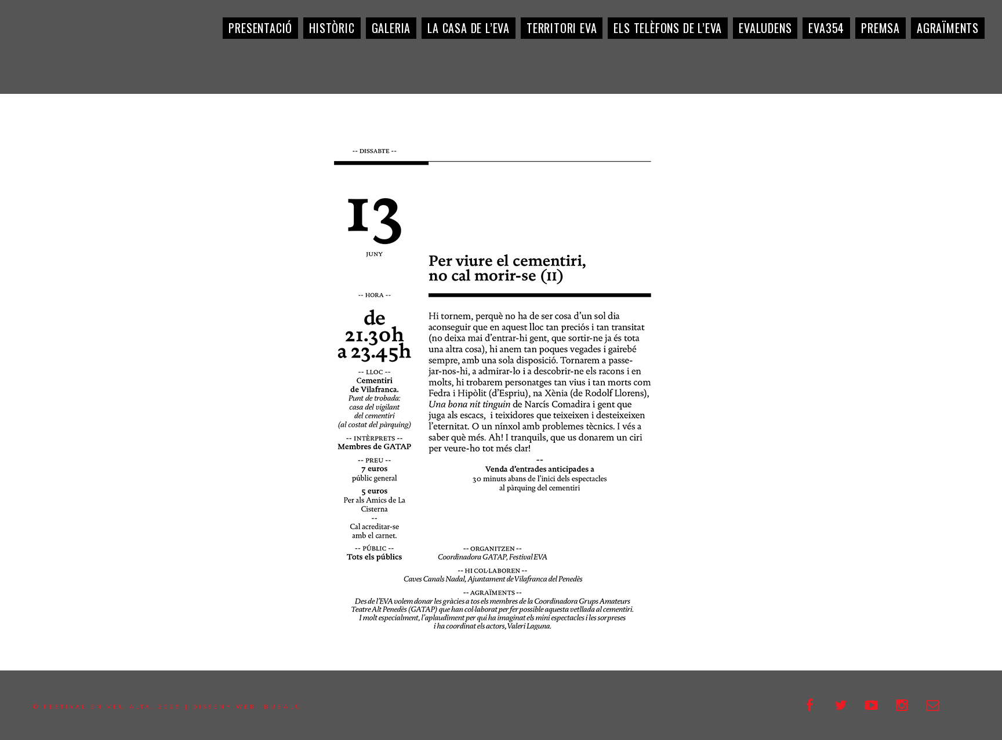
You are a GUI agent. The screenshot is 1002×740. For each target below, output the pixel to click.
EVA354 (826, 28)
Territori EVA (562, 28)
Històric (331, 28)
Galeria (391, 28)
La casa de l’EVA (468, 28)
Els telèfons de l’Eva (667, 28)
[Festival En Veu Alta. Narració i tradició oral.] (52, 52)
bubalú (283, 706)
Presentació (260, 28)
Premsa (880, 28)
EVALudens (765, 28)
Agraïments (948, 28)
